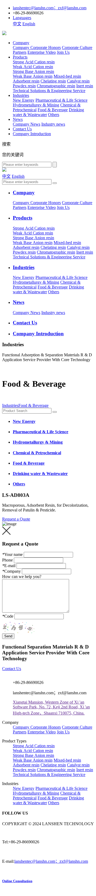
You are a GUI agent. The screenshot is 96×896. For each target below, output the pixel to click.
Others (53, 114)
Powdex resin (24, 86)
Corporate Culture (77, 47)
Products (20, 57)
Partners (19, 52)
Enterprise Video (41, 52)
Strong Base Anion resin (33, 71)
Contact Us (22, 129)
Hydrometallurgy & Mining (36, 105)
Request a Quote (16, 519)
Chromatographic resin (56, 86)
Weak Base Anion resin (33, 76)
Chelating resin (53, 81)
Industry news (53, 124)
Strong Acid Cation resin (34, 62)
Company (21, 42)
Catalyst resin (78, 81)
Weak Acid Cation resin (33, 66)
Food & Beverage (53, 110)
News (18, 119)
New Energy (23, 100)
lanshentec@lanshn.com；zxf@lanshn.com (51, 861)
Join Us (63, 52)
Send (8, 636)
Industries (21, 95)
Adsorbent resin (26, 81)
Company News (26, 124)
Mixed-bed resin (67, 76)
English (28, 24)
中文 (17, 24)
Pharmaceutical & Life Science (61, 100)
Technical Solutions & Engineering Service (49, 90)
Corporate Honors (45, 47)
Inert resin (84, 86)
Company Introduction (32, 133)
